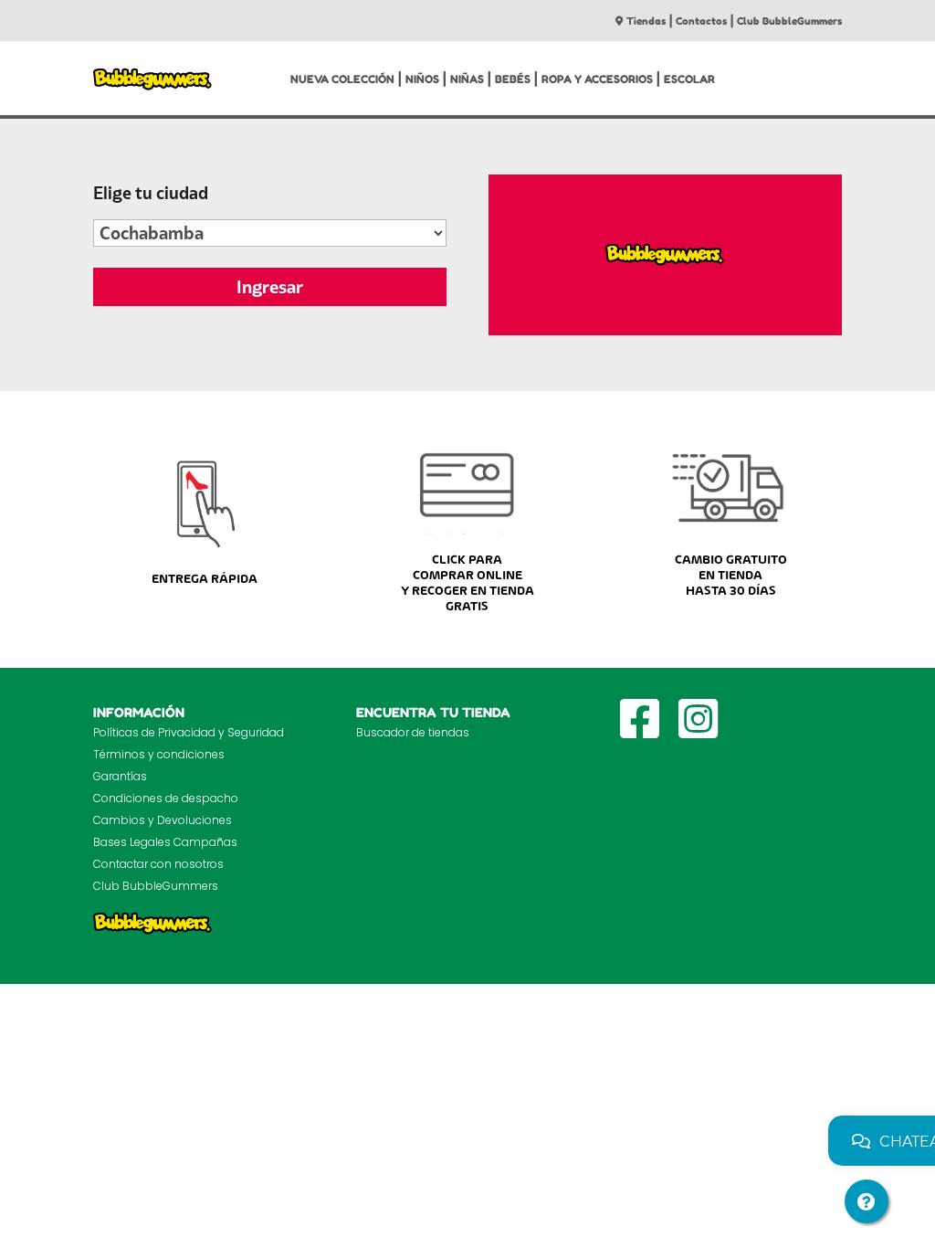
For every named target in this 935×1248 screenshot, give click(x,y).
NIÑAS (467, 79)
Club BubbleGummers (789, 21)
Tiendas (646, 21)
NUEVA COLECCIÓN (342, 79)
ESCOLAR (689, 79)
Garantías (120, 776)
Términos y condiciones (159, 754)
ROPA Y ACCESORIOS (597, 79)
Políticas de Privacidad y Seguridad (188, 732)
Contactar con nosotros (158, 864)
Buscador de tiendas (412, 732)
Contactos (701, 21)
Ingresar (269, 287)
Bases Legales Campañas (165, 842)
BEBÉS (513, 79)
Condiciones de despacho (165, 798)
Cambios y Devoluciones (162, 820)
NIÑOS (422, 79)
